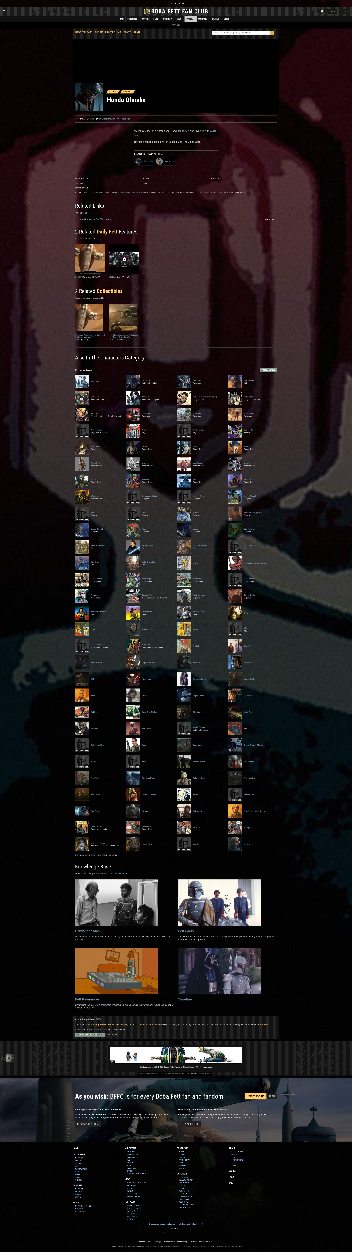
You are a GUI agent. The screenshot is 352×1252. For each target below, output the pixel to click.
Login (333, 11)
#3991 (78, 277)
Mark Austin (184, 1191)
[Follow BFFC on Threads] (185, 1234)
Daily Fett (107, 231)
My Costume (79, 1189)
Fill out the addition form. (128, 192)
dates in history (145, 1024)
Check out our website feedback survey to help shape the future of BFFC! (176, 1224)
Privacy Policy (169, 1242)
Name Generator (185, 1160)
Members (182, 1157)
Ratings (78, 1172)
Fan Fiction (131, 1168)
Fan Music (131, 1157)
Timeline (185, 999)
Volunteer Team (237, 1152)
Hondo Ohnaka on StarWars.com (93, 219)
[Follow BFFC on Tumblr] (176, 1234)
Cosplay (78, 1197)
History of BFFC (237, 1160)
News (179, 19)
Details (78, 1194)
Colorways (79, 1163)
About (226, 19)
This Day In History (105, 32)
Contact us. (263, 1024)
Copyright (157, 1242)
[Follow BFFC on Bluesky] (189, 1234)
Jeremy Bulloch (185, 1207)
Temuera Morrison (186, 1180)
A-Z (110, 873)
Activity (182, 1152)
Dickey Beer (183, 1194)
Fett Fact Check (133, 1194)
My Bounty (79, 1158)
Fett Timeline (132, 1216)
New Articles (121, 873)
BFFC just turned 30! (176, 3)
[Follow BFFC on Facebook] (163, 1234)
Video (129, 1166)
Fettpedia (190, 19)
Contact (234, 1166)
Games (129, 1171)
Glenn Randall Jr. (186, 1196)
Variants (78, 1192)
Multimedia (167, 19)
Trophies (182, 1168)
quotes (123, 1024)
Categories (79, 1161)
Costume (145, 19)
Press (233, 1157)
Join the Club (255, 1096)
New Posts (79, 1209)
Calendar (216, 19)
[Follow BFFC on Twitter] (171, 1234)
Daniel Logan (184, 1183)
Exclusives (131, 1185)
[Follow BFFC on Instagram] (167, 1234)
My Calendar (184, 1177)
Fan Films (130, 1163)
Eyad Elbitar (184, 1199)
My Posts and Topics (83, 1206)
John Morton (184, 1188)
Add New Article (268, 370)
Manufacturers (81, 1169)
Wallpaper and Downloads (137, 1174)
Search (232, 1171)
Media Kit (234, 1154)
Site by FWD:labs (205, 1242)
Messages (182, 1166)
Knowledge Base (83, 32)
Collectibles (132, 19)
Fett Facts (96, 855)
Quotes (127, 32)
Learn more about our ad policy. (200, 1074)
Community (202, 19)
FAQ (119, 32)
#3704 (112, 277)
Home (122, 19)
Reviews (78, 1174)
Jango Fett (183, 131)
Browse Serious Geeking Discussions (90, 1035)
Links (91, 119)
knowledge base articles (102, 1024)
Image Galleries (133, 1154)
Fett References (87, 999)
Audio (129, 1160)
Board (156, 19)
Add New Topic (112, 1035)
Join (346, 11)
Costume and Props (186, 1205)
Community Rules (145, 1242)
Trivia (137, 32)
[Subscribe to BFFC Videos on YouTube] (180, 1234)
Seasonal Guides (133, 1196)
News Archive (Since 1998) (137, 1183)
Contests (182, 1154)
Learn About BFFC (189, 1124)
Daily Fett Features (106, 119)
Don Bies (182, 1185)
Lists (77, 1166)
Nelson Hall (184, 1202)
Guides (129, 1188)
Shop (233, 1163)
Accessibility (182, 1242)
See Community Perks (88, 1124)
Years (77, 1177)
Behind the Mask (88, 931)
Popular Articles (97, 873)
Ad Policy (193, 1242)
